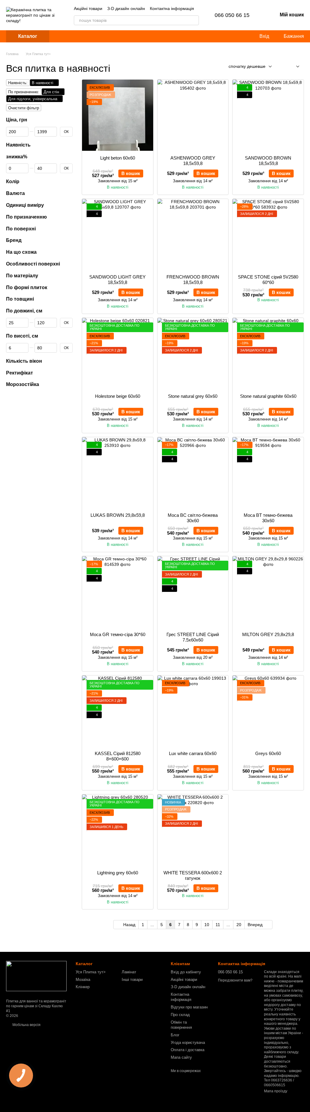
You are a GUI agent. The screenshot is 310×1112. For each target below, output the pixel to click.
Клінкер (83, 987)
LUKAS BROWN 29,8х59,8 (118, 515)
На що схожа (21, 252)
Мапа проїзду (275, 1091)
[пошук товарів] (194, 20)
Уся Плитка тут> (91, 972)
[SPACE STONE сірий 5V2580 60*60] (268, 234)
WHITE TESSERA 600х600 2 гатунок (192, 875)
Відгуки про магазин (189, 1007)
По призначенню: (23, 92)
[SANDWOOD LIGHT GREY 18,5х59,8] (117, 234)
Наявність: (18, 83)
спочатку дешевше (247, 66)
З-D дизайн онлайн (126, 8)
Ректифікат (19, 372)
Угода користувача (188, 1042)
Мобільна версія (26, 1025)
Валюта (15, 193)
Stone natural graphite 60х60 (268, 396)
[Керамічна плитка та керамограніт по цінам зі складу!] (36, 976)
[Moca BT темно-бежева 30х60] (268, 472)
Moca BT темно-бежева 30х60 (268, 518)
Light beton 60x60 (117, 157)
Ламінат (129, 972)
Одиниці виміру (25, 205)
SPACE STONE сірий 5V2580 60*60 (268, 279)
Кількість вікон (24, 361)
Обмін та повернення (181, 1025)
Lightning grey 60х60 (117, 872)
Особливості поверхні (33, 263)
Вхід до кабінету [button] (186, 972)
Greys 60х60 (268, 753)
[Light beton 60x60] (117, 115)
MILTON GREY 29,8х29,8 (268, 634)
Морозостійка (22, 384)
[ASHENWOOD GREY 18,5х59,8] (193, 115)
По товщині (20, 299)
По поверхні (21, 228)
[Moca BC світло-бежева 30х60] (193, 472)
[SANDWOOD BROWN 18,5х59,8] (268, 115)
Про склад (180, 1014)
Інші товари (132, 979)
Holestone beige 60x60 (117, 396)
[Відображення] (293, 67)
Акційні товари (88, 8)
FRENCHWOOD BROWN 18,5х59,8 (193, 279)
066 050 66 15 (232, 15)
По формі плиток (26, 287)
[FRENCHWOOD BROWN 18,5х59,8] (193, 234)
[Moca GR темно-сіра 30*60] (117, 591)
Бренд (13, 240)
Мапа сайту (181, 1057)
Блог (175, 1035)
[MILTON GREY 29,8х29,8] (268, 591)
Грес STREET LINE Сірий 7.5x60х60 (193, 637)
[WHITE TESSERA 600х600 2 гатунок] (193, 830)
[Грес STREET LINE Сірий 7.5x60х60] (193, 591)
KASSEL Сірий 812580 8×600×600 (117, 756)
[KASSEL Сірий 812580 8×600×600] (117, 711)
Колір (12, 181)
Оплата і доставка (187, 1050)
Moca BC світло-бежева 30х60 (193, 518)
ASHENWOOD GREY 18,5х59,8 (192, 160)
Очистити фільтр (23, 108)
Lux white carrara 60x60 (192, 753)
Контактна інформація (172, 8)
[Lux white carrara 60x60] (193, 711)
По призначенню (26, 216)
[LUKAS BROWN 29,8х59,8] (117, 472)
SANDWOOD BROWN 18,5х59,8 (268, 160)
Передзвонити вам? (235, 980)
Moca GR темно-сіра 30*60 (117, 634)
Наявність (18, 144)
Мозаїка (83, 979)
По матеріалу (22, 275)
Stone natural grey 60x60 (192, 396)
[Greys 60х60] (268, 711)
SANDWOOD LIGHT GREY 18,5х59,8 (117, 279)
